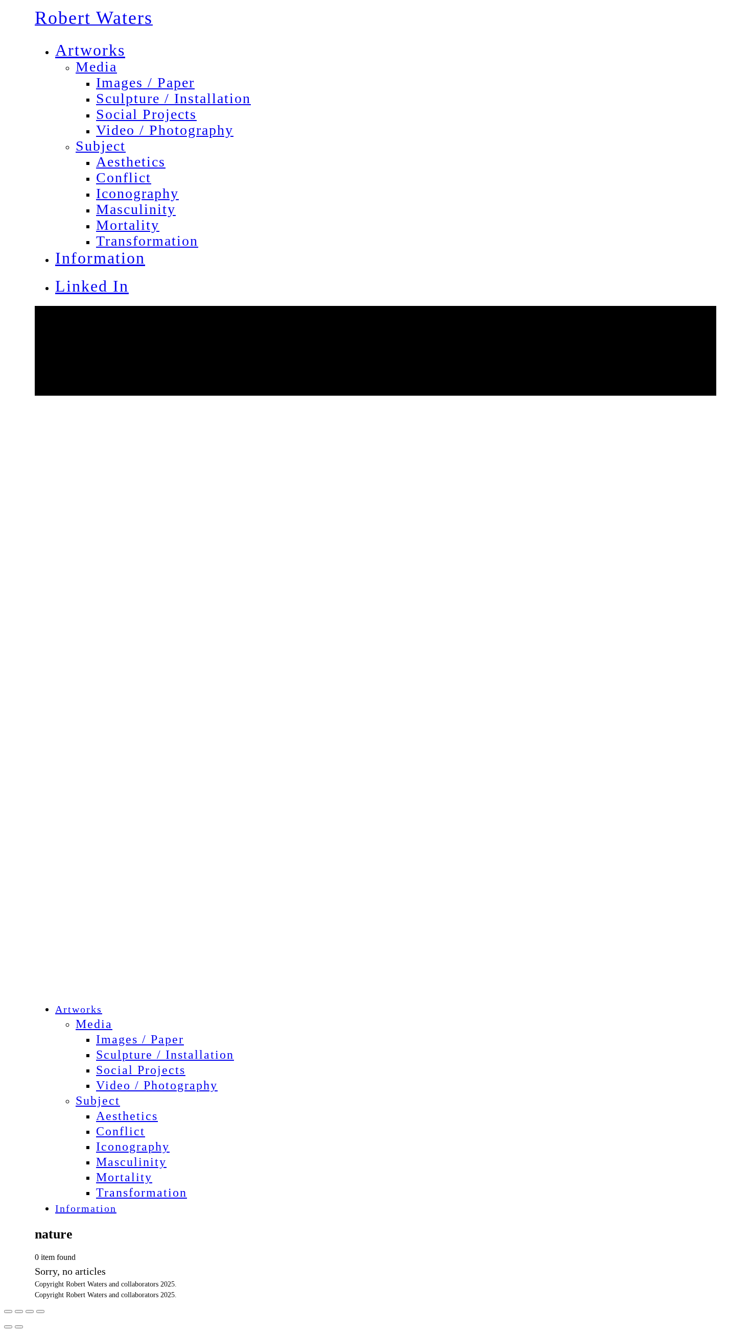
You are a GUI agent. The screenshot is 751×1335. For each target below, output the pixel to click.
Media (96, 67)
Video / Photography (164, 130)
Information (100, 258)
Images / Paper (145, 82)
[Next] (19, 1326)
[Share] (19, 1311)
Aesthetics (131, 162)
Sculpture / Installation (173, 98)
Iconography (137, 193)
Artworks (90, 50)
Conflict (123, 177)
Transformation (147, 241)
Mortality (127, 225)
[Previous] (8, 1326)
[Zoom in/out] (40, 1311)
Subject (101, 146)
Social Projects (146, 114)
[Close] (8, 1311)
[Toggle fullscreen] (30, 1311)
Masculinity (136, 209)
